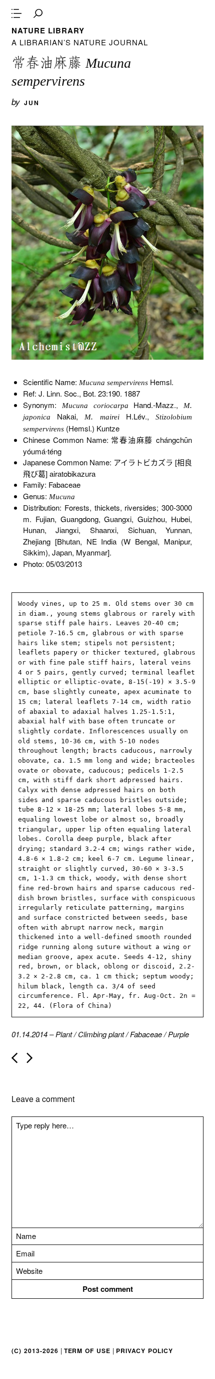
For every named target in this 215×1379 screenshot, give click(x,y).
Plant (64, 1034)
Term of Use (87, 1350)
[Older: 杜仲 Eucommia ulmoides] (30, 1058)
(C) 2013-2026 (35, 1350)
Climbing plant (101, 1034)
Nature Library (48, 30)
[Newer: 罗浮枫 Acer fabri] (15, 1058)
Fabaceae (146, 1034)
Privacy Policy (144, 1350)
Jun (32, 102)
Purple (178, 1034)
